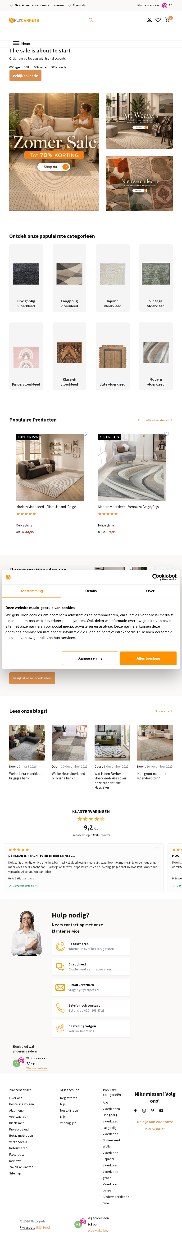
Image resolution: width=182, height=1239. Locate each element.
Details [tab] (91, 591)
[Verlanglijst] (158, 20)
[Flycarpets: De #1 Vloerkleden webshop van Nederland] (24, 20)
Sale (106, 1203)
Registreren (68, 1098)
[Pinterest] (153, 1110)
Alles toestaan (148, 658)
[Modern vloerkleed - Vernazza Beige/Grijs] (132, 467)
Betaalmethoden (21, 1135)
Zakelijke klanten (21, 1167)
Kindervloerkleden (116, 1197)
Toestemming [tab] (31, 591)
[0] (166, 20)
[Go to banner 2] (139, 121)
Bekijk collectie (25, 75)
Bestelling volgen (21, 1104)
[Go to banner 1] (54, 152)
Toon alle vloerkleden (153, 420)
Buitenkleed (111, 1140)
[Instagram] (144, 1110)
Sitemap (15, 1173)
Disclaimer (16, 1123)
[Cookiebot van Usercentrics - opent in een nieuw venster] (156, 577)
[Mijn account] (149, 20)
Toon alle (162, 711)
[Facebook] (135, 1110)
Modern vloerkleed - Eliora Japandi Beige (46, 506)
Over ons (15, 1098)
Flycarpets (27, 1227)
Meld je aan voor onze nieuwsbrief (155, 1125)
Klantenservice (148, 5)
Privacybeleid (19, 1129)
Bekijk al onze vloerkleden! (32, 678)
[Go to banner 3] (139, 183)
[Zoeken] (90, 20)
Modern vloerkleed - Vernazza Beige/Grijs (128, 506)
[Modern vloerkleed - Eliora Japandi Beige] (50, 467)
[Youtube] (161, 1110)
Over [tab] (150, 591)
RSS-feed (43, 1227)
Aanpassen (87, 658)
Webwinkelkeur (37, 1068)
